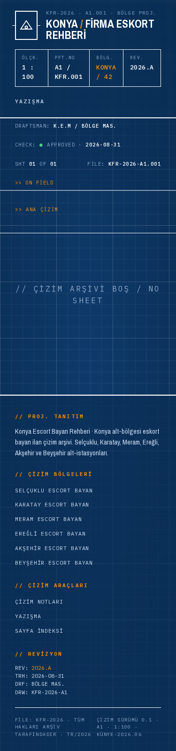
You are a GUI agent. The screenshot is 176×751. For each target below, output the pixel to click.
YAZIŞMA (30, 101)
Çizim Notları (39, 601)
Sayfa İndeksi (39, 630)
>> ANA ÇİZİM (36, 209)
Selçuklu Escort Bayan (54, 490)
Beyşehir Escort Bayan (54, 562)
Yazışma (28, 616)
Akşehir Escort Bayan (52, 548)
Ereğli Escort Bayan (50, 533)
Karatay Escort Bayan (52, 504)
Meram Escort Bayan (48, 518)
